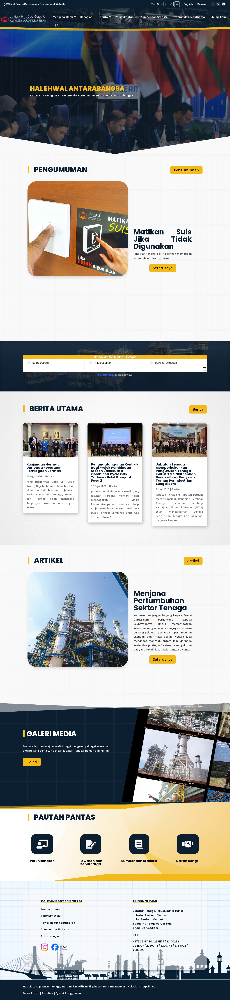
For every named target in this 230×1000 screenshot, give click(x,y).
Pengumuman (186, 170)
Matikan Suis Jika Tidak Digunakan (163, 239)
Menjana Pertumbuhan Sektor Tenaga (160, 600)
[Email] (224, 4)
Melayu (201, 4)
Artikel (193, 560)
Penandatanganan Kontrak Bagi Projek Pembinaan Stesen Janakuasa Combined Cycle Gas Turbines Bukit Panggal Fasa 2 (114, 472)
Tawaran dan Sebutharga (188, 17)
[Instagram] (218, 4)
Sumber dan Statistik (154, 17)
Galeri (32, 761)
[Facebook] (213, 4)
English (188, 4)
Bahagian (86, 17)
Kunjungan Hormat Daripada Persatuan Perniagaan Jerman (43, 467)
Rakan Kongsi (187, 861)
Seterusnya (162, 267)
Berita (104, 17)
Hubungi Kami (218, 17)
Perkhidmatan (124, 17)
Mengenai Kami (63, 17)
